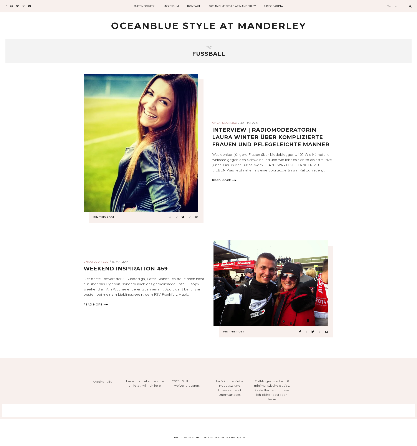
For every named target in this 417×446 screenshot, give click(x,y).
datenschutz (144, 6)
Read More (221, 180)
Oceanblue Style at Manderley (232, 6)
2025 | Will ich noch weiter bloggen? (187, 383)
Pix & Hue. (239, 437)
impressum (171, 6)
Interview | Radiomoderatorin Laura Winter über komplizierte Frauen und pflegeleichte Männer (270, 137)
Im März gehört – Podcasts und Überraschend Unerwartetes (229, 387)
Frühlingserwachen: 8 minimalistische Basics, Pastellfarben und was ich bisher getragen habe (272, 390)
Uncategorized (224, 122)
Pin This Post (103, 217)
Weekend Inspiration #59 (126, 268)
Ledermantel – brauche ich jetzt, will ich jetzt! (145, 383)
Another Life (103, 381)
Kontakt (193, 6)
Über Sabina (273, 6)
